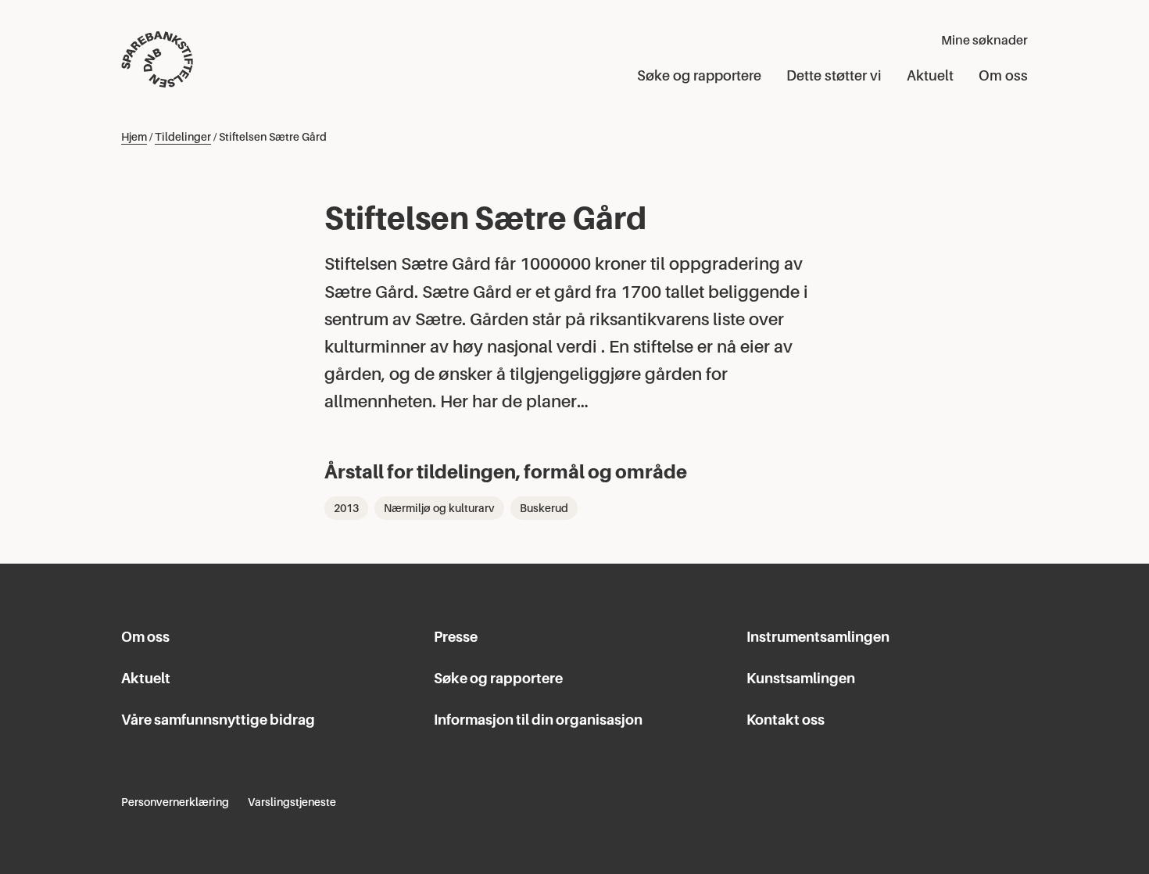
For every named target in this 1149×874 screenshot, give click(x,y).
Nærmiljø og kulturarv (439, 508)
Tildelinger (183, 137)
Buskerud (544, 508)
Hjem (134, 137)
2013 (346, 508)
